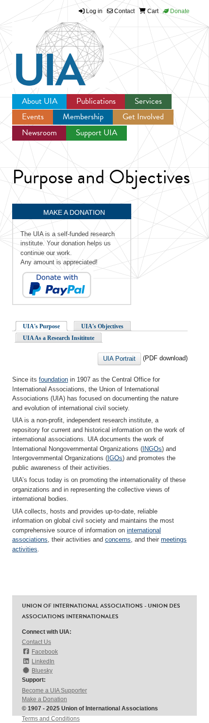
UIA (48, 48)
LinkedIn (43, 661)
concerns (118, 539)
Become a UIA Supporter (54, 690)
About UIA (39, 101)
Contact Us (36, 642)
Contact (124, 11)
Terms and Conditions (51, 718)
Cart (152, 11)
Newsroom (39, 133)
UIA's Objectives (102, 326)
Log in (94, 11)
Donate (179, 11)
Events (33, 117)
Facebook (45, 651)
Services (148, 101)
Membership (83, 117)
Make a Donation (44, 699)
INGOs (152, 448)
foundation (53, 379)
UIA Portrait (119, 358)
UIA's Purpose (41, 326)
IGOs (114, 458)
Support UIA (96, 133)
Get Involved (143, 117)
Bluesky (42, 670)
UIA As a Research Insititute (58, 338)
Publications (96, 101)
